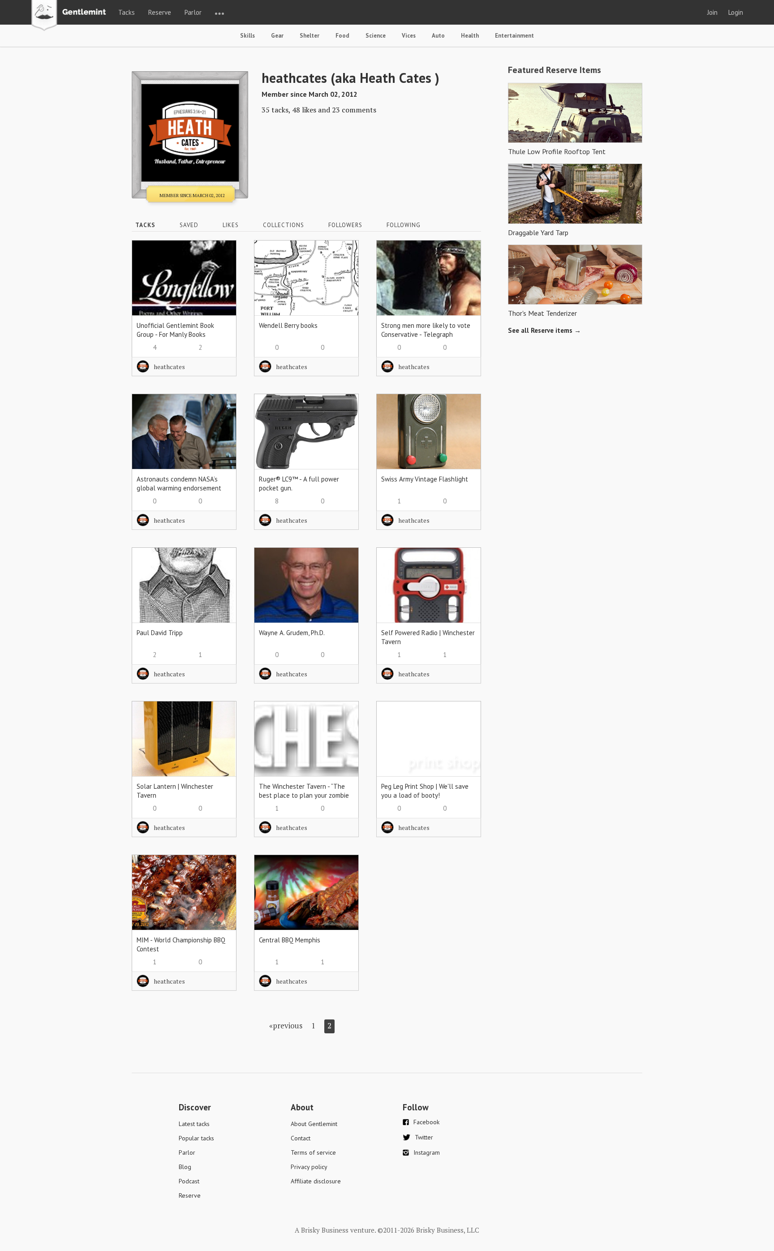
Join (712, 12)
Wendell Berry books (288, 325)
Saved (189, 225)
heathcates (169, 366)
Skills (247, 35)
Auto (438, 35)
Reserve (159, 12)
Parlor (193, 12)
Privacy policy (309, 1167)
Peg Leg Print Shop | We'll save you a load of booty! (425, 791)
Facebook (426, 1122)
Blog (185, 1167)
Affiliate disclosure (316, 1181)
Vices (409, 35)
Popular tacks (196, 1138)
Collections (283, 225)
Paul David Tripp (160, 632)
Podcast (189, 1181)
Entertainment (514, 35)
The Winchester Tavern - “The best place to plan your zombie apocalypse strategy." (304, 795)
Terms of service (313, 1152)
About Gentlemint (314, 1124)
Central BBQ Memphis (289, 940)
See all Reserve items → (544, 330)
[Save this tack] (220, 271)
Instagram (426, 1152)
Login (735, 12)
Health (470, 35)
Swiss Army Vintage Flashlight (424, 479)
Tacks (126, 12)
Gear (277, 35)
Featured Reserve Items (554, 70)
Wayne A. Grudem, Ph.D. (292, 632)
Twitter (424, 1137)
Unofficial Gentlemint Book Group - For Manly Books (175, 330)
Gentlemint (71, 16)
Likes (231, 225)
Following (404, 225)
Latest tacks (194, 1124)
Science (376, 35)
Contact (300, 1138)
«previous (285, 1025)
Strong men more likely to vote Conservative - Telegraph (425, 330)
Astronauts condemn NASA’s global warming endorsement (179, 483)
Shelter (309, 35)
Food (342, 35)
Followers (345, 225)
